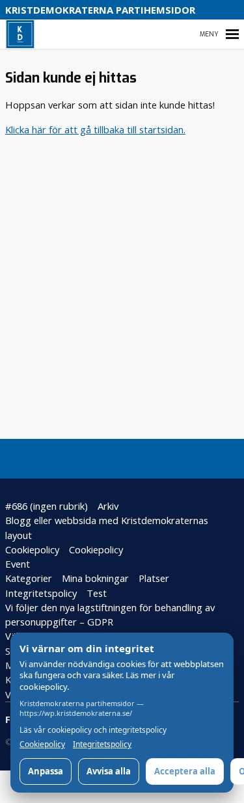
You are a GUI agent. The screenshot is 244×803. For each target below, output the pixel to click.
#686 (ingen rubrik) (46, 505)
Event (17, 563)
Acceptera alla (184, 771)
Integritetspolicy (41, 592)
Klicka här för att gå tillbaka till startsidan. (95, 129)
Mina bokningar (95, 578)
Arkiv (108, 505)
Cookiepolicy (32, 549)
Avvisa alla (109, 771)
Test (97, 592)
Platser (154, 578)
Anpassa (45, 771)
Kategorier (28, 578)
